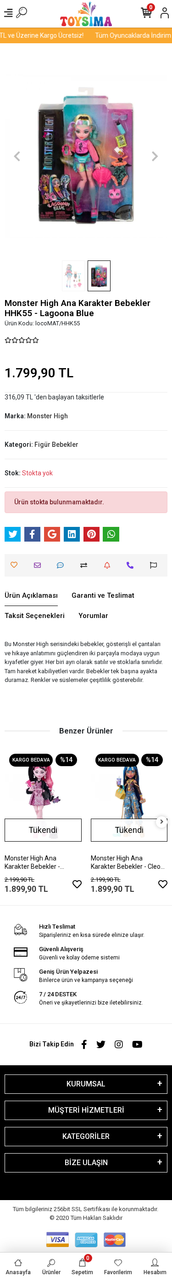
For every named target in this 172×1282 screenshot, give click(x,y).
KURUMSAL (86, 1084)
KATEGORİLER (86, 1136)
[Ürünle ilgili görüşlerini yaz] (63, 565)
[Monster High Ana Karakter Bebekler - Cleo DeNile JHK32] (129, 800)
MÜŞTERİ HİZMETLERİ (86, 1110)
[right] (162, 822)
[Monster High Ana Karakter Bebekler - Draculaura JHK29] (43, 800)
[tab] (31, 596)
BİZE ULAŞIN (86, 1162)
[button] (17, 156)
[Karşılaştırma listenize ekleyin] (86, 565)
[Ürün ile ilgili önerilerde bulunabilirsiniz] (156, 565)
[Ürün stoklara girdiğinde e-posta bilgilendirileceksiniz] (109, 565)
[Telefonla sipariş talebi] (132, 565)
